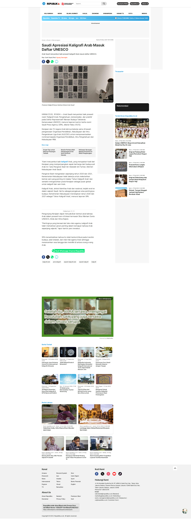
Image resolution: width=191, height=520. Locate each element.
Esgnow (44, 484)
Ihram (48, 40)
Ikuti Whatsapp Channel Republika (70, 251)
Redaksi (59, 496)
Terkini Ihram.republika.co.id (126, 116)
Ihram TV (120, 13)
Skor (72, 473)
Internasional (46, 481)
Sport (72, 479)
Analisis (58, 479)
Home (43, 40)
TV (43, 487)
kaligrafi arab (46, 262)
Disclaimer (45, 499)
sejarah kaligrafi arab (70, 262)
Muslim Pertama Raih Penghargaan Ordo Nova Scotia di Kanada (68, 152)
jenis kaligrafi (57, 262)
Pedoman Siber (76, 496)
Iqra (57, 476)
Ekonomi (95, 13)
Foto (130, 13)
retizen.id (145, 4)
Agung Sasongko (61, 57)
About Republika (47, 496)
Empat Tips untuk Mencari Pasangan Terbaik (49, 151)
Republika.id (135, 4)
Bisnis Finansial (76, 481)
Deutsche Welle (123, 4)
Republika (46, 18)
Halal (85, 13)
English (73, 484)
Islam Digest (75, 476)
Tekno (58, 481)
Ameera (44, 473)
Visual (58, 484)
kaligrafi (64, 162)
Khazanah (45, 476)
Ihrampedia (107, 13)
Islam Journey (72, 13)
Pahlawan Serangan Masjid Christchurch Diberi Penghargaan (85, 151)
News (60, 13)
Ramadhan (59, 487)
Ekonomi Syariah (61, 473)
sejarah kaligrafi (83, 262)
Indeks (144, 13)
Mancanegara (56, 40)
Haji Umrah (48, 13)
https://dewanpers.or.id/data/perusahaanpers (58, 509)
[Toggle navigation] (44, 3)
